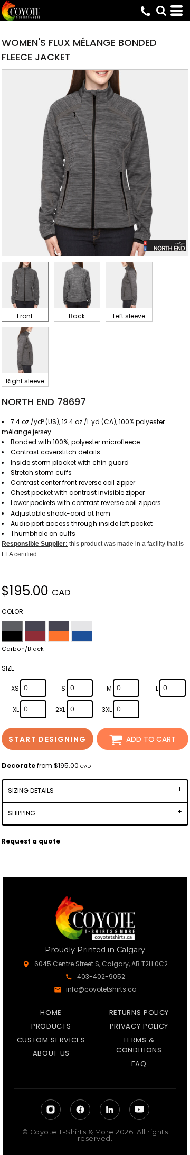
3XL (107, 709)
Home (51, 1012)
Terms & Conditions (139, 1045)
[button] (161, 10)
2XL (60, 709)
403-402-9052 (101, 976)
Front (25, 315)
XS (15, 688)
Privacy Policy (139, 1026)
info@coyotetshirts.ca (101, 989)
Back (77, 315)
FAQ (138, 1064)
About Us (51, 1053)
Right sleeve (25, 381)
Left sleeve (129, 315)
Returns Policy (139, 1012)
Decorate (18, 765)
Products (51, 1026)
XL (16, 709)
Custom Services (51, 1040)
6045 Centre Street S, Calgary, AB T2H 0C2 (101, 963)
